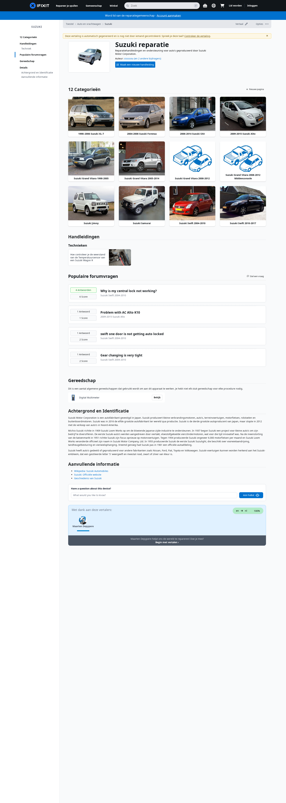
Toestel (70, 23)
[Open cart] (222, 5)
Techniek (26, 48)
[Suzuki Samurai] (142, 203)
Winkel (114, 5)
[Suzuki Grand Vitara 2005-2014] (142, 158)
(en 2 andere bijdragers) (147, 58)
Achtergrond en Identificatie (37, 72)
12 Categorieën (28, 37)
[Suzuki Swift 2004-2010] (192, 203)
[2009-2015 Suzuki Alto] (243, 114)
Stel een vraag (257, 276)
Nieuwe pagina (256, 89)
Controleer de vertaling (197, 36)
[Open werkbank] (205, 5)
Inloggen (252, 5)
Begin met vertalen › (167, 542)
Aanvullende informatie (34, 76)
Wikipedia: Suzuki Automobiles (91, 471)
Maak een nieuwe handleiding (137, 64)
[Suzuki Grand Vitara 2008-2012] (192, 158)
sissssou (128, 58)
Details (23, 67)
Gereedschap (27, 61)
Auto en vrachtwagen (89, 23)
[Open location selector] (213, 5)
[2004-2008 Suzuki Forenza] (142, 114)
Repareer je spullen (67, 5)
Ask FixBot (248, 495)
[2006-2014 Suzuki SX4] (192, 114)
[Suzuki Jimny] (91, 203)
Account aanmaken (169, 15)
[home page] (39, 6)
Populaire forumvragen (33, 54)
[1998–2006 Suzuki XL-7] (91, 114)
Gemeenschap (94, 5)
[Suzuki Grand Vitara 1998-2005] (91, 158)
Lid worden (235, 5)
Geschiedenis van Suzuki (88, 478)
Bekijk (157, 397)
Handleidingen (28, 43)
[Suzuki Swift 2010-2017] (243, 203)
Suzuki (36, 27)
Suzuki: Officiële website (87, 474)
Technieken (77, 245)
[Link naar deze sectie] (66, 411)
